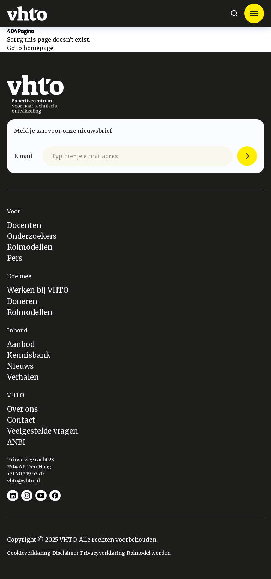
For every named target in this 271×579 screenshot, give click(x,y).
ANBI (16, 442)
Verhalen (23, 377)
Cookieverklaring (29, 553)
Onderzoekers (31, 236)
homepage (38, 47)
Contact (21, 420)
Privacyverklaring (102, 553)
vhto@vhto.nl (23, 481)
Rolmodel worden (149, 553)
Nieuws (20, 366)
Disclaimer (65, 553)
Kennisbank (29, 355)
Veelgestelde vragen (42, 431)
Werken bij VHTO (37, 290)
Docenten (24, 225)
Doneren (22, 301)
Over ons (22, 409)
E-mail (23, 156)
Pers (14, 258)
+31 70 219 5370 (26, 474)
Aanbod (21, 344)
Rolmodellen (30, 247)
